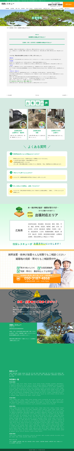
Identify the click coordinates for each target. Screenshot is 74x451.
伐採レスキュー (35, 449)
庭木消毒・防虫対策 (38, 8)
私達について (54, 8)
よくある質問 (60, 8)
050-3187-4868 (55, 4)
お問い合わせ (67, 8)
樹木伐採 (23, 8)
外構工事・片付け (46, 8)
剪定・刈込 (18, 8)
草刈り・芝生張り (29, 8)
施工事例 (12, 8)
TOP (11, 441)
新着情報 (7, 8)
